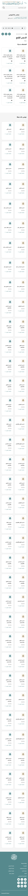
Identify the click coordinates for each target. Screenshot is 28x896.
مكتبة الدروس (11, 865)
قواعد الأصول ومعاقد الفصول (20, 18)
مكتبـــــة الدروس (19, 17)
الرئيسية (25, 17)
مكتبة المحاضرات (23, 868)
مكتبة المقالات (11, 871)
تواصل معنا (11, 873)
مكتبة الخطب (11, 868)
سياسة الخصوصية (5, 893)
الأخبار (25, 873)
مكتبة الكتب (24, 871)
